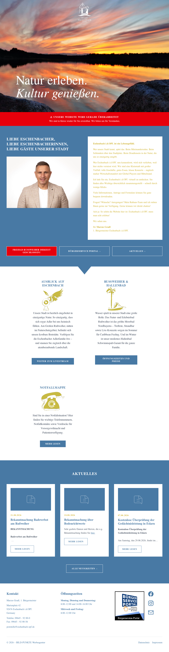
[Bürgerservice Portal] (129, 605)
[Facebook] (150, 594)
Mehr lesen (52, 443)
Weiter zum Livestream (52, 361)
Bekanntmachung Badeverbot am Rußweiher (29, 522)
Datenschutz (144, 642)
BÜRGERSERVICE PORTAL (84, 251)
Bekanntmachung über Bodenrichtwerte (78, 522)
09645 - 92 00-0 (22, 618)
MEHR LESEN (22, 549)
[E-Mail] (150, 612)
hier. (93, 532)
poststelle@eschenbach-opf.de (20, 626)
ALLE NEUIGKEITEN (84, 568)
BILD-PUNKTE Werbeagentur (30, 642)
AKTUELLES (137, 251)
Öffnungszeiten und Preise (116, 360)
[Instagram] (150, 603)
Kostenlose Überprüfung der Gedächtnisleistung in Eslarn (136, 522)
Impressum (157, 642)
